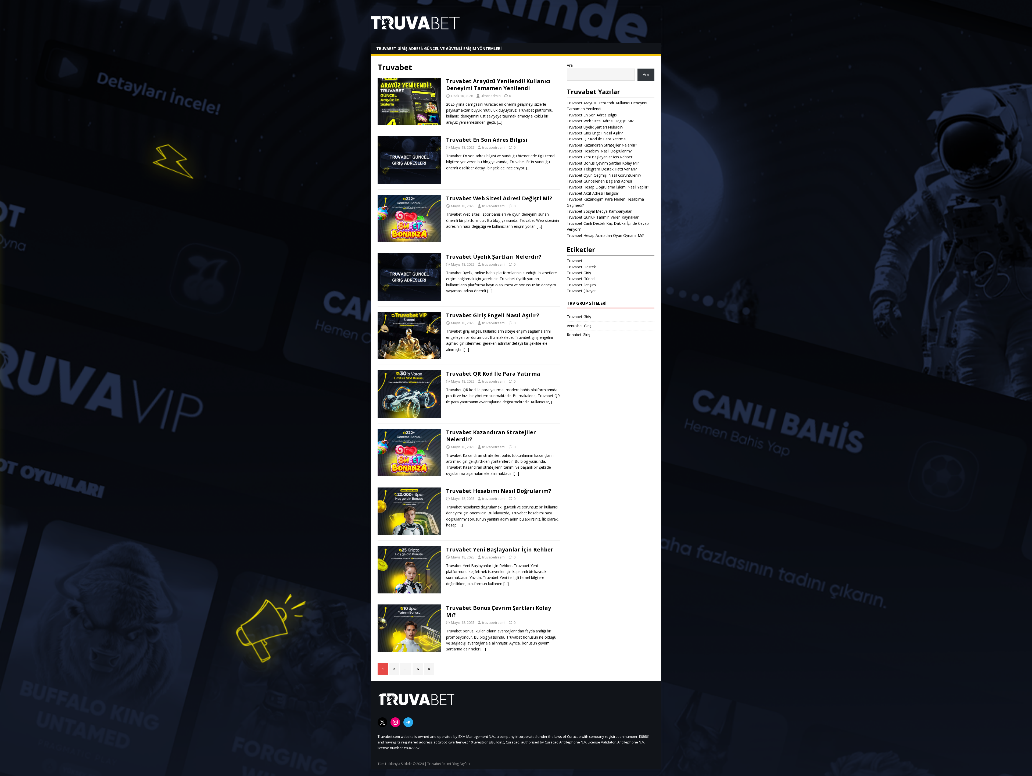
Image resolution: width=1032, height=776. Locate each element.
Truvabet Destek (581, 266)
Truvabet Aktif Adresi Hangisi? (592, 193)
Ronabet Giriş (578, 334)
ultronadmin (491, 95)
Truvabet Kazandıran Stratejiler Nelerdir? (491, 436)
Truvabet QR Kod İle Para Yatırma (493, 373)
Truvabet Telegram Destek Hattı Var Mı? (602, 169)
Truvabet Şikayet (581, 290)
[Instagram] (395, 722)
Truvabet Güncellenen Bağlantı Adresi (599, 181)
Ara (570, 65)
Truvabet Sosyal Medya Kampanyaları (599, 211)
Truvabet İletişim (581, 284)
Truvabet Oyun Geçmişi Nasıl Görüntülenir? (604, 175)
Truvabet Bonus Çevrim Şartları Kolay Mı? (498, 611)
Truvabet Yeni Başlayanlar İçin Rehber (499, 549)
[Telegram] (408, 722)
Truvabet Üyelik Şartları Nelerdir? (494, 256)
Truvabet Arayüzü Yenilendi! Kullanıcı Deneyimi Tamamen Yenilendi (498, 84)
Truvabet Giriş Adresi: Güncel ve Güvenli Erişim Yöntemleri (439, 48)
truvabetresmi (493, 147)
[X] (382, 722)
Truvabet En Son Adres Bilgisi (486, 139)
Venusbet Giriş (579, 325)
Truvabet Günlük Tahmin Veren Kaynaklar (603, 217)
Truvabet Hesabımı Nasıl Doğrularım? (498, 490)
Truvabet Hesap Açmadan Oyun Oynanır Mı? (605, 235)
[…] (499, 122)
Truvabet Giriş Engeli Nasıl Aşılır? (492, 315)
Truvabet (574, 260)
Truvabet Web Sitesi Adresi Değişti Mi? (499, 198)
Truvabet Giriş (579, 272)
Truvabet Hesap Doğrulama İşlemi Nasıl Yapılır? (608, 187)
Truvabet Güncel (581, 278)
